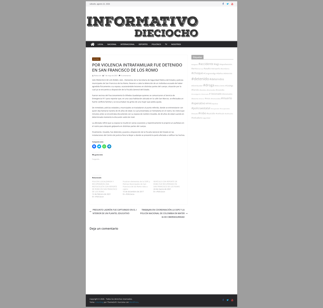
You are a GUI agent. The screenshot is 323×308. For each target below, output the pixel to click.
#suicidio (211, 113)
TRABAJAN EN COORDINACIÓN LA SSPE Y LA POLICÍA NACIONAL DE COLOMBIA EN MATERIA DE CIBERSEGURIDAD (162, 213)
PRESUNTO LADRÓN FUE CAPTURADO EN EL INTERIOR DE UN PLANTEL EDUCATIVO (115, 211)
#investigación (196, 94)
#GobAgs (229, 85)
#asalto (207, 68)
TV (166, 44)
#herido (195, 89)
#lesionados (227, 94)
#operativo (198, 103)
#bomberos (225, 69)
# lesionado (215, 93)
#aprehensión (226, 64)
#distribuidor (197, 85)
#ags (217, 64)
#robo (202, 113)
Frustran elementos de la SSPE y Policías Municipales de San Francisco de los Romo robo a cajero (136, 185)
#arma (194, 68)
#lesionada (205, 94)
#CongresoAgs (209, 73)
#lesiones (194, 98)
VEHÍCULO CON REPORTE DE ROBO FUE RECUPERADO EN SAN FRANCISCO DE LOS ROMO (166, 184)
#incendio (220, 90)
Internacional (127, 44)
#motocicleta (216, 98)
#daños (219, 73)
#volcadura (196, 117)
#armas (200, 69)
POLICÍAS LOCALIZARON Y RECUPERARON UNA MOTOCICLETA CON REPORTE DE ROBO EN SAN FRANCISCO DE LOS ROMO (104, 186)
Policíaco (156, 44)
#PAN (209, 103)
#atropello (215, 68)
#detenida (227, 73)
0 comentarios (126, 75)
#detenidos (216, 79)
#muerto (226, 98)
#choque (197, 73)
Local (100, 44)
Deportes (143, 44)
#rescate (194, 113)
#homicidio (211, 90)
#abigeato (194, 64)
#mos (207, 98)
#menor (201, 99)
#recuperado (215, 109)
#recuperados (225, 109)
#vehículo (220, 113)
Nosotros (176, 44)
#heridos (202, 90)
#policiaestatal (200, 108)
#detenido (200, 78)
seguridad (206, 118)
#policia (215, 104)
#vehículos (229, 114)
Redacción (97, 75)
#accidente (205, 64)
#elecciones (220, 85)
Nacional (111, 44)
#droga (208, 85)
